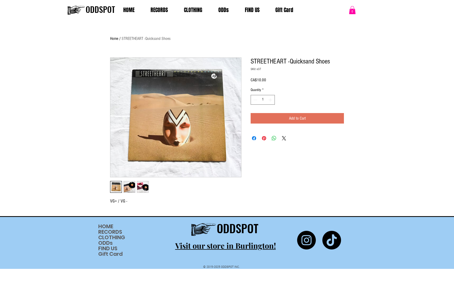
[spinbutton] (262, 99)
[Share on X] (284, 138)
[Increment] (270, 99)
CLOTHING (111, 237)
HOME (105, 226)
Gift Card (110, 254)
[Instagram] (306, 240)
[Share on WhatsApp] (274, 138)
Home (114, 38)
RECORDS (110, 232)
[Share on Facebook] (254, 138)
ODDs (105, 243)
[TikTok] (331, 240)
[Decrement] (254, 99)
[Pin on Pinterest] (264, 138)
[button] (352, 10)
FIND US (107, 248)
